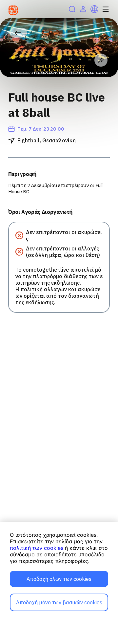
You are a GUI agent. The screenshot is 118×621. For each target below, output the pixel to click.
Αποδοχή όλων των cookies (59, 579)
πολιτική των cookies (36, 548)
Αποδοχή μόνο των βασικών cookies (59, 602)
